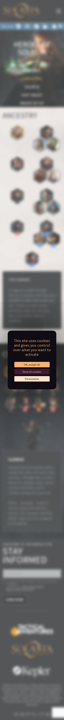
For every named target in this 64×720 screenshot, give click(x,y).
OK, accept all (32, 364)
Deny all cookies (32, 371)
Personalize (32, 379)
